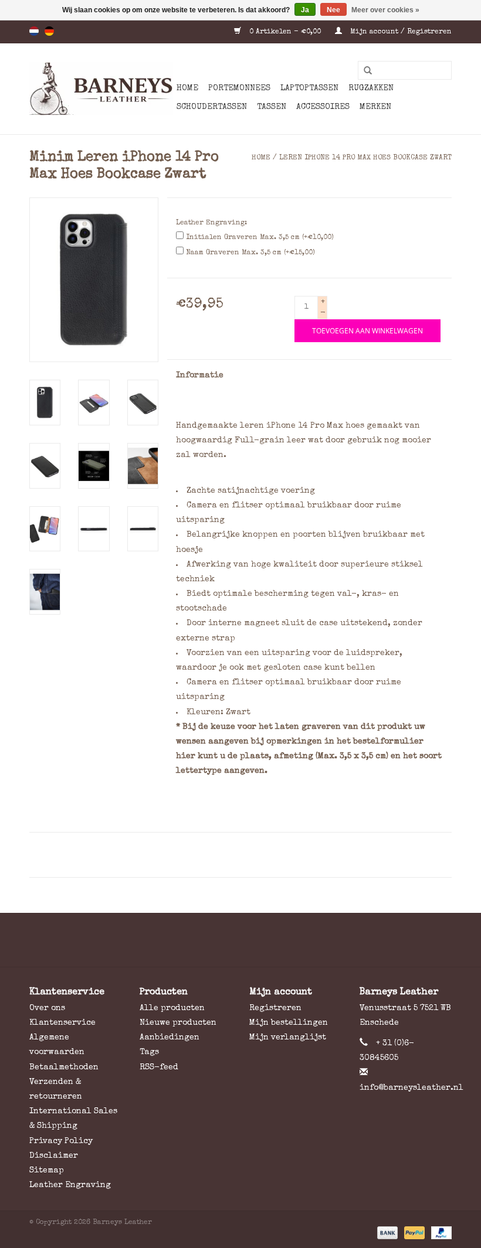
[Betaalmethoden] (386, 1232)
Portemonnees (239, 88)
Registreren (275, 1008)
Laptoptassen (309, 88)
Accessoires (323, 107)
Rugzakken (371, 88)
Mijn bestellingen (288, 1023)
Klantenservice (62, 1023)
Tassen (271, 107)
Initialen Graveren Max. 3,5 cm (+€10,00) (260, 237)
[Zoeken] (364, 71)
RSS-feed (159, 1067)
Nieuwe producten (178, 1023)
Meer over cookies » (385, 10)
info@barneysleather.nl (411, 1088)
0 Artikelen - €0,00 (285, 32)
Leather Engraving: (211, 223)
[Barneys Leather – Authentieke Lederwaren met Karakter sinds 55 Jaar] (101, 88)
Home (187, 88)
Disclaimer (53, 1156)
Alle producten (172, 1008)
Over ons (47, 1008)
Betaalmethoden (64, 1067)
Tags (149, 1052)
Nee (333, 10)
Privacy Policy (61, 1141)
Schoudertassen (212, 107)
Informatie (199, 375)
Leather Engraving (70, 1185)
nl (34, 31)
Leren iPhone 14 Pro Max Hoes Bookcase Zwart (365, 158)
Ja (305, 10)
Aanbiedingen (169, 1038)
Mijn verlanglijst (287, 1038)
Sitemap (46, 1171)
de (49, 31)
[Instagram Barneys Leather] (261, 939)
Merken (375, 107)
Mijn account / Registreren (400, 32)
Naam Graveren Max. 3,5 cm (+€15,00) (250, 253)
